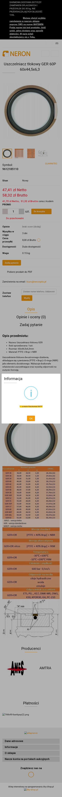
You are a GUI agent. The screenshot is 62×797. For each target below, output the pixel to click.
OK (31, 418)
